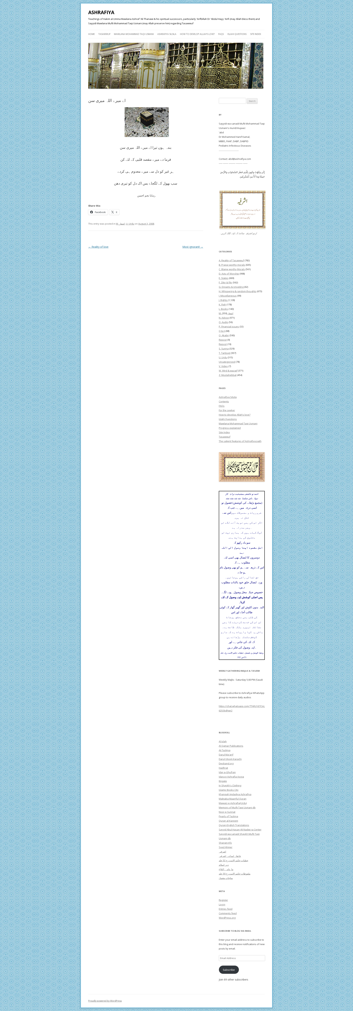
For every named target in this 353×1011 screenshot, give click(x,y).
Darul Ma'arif (226, 754)
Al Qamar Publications (231, 745)
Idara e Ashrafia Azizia (231, 776)
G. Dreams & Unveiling (231, 287)
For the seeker (227, 410)
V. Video (223, 366)
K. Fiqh (222, 304)
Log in (222, 904)
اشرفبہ (222, 851)
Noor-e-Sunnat (227, 812)
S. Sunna (224, 348)
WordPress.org (227, 917)
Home (91, 34)
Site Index (255, 34)
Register (223, 900)
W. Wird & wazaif (228, 370)
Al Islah (223, 741)
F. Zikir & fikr (225, 282)
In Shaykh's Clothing (230, 785)
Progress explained (230, 428)
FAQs (221, 34)
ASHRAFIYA (101, 12)
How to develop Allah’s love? (197, 34)
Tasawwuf (104, 34)
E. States (223, 278)
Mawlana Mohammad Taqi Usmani (134, 34)
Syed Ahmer (225, 847)
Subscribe (229, 970)
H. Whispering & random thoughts (237, 291)
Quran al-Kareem (228, 820)
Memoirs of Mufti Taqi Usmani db (237, 807)
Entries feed (225, 909)
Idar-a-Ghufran (227, 772)
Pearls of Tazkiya (228, 816)
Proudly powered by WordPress (105, 1000)
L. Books (223, 309)
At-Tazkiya (224, 750)
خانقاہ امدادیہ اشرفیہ (230, 856)
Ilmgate (223, 781)
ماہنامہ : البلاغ (226, 869)
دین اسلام (224, 864)
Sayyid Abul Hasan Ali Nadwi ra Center (240, 829)
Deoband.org (226, 763)
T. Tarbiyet (224, 353)
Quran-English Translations (234, 825)
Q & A (222, 331)
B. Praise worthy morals (232, 264)
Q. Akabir (224, 335)
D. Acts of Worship (229, 273)
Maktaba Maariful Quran (232, 798)
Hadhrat (223, 767)
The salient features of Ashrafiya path (240, 441)
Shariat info (225, 842)
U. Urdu (130, 223)
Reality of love (98, 246)
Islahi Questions (237, 34)
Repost (223, 339)
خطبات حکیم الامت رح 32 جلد (233, 860)
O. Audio (223, 322)
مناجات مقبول (226, 878)
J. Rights (223, 300)
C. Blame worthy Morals (232, 269)
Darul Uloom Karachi (230, 759)
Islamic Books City (228, 790)
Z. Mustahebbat (227, 375)
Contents (224, 401)
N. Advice (224, 317)
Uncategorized (227, 361)
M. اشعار (120, 223)
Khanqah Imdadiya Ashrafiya (235, 794)
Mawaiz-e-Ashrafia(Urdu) (233, 803)
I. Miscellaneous (228, 295)
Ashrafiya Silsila (166, 34)
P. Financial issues (229, 326)
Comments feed (228, 913)
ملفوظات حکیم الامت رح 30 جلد (234, 873)
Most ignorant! (192, 246)
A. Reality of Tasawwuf (231, 260)
